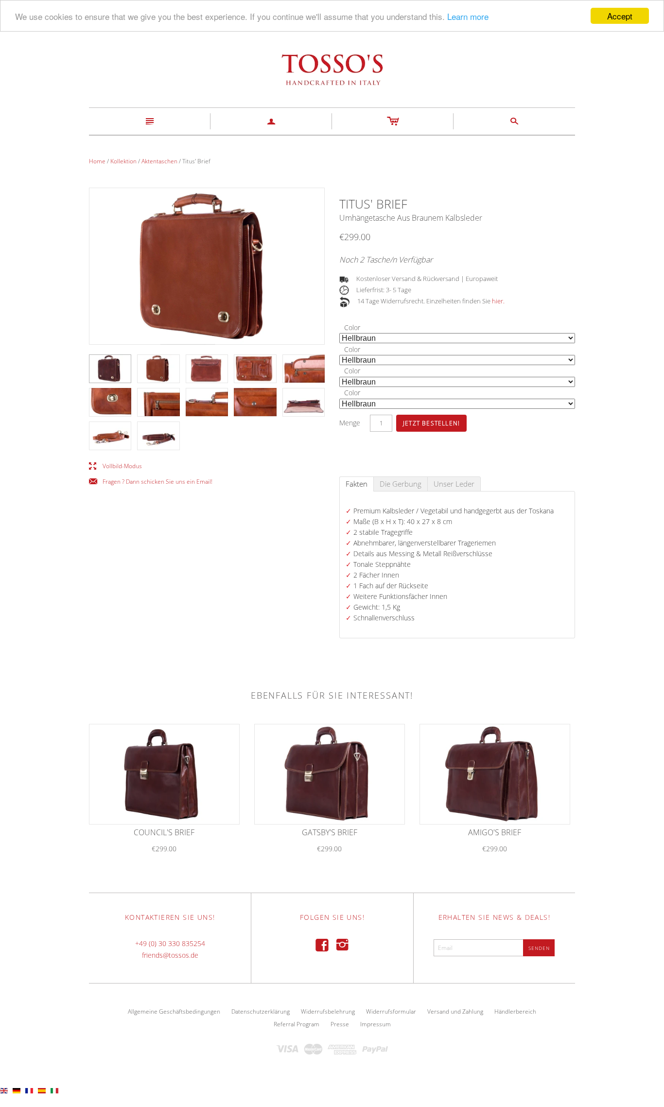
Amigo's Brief (494, 832)
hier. (498, 301)
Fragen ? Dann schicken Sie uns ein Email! (150, 482)
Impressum (375, 1024)
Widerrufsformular (391, 1011)
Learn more (468, 16)
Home (97, 161)
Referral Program (296, 1024)
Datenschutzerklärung (260, 1011)
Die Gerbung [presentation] (400, 484)
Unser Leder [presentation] (454, 484)
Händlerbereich (515, 1011)
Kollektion (123, 161)
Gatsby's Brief (329, 832)
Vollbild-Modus (115, 466)
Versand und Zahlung (455, 1011)
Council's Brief (164, 832)
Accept (619, 16)
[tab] (356, 484)
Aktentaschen (159, 161)
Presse (340, 1024)
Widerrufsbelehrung (328, 1011)
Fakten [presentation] (356, 484)
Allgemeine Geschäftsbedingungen (174, 1011)
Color (352, 327)
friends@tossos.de (170, 955)
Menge (349, 422)
